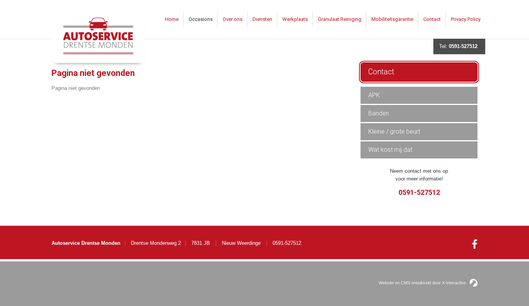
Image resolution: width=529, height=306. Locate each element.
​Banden (378, 113)
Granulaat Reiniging (339, 19)
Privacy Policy (466, 19)
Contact (432, 19)
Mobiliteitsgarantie (392, 19)
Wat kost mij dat (390, 149)
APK (374, 95)
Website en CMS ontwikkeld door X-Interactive (422, 282)
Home (172, 19)
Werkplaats (295, 19)
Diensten (262, 19)
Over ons (232, 19)
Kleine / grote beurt (394, 131)
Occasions (201, 19)
